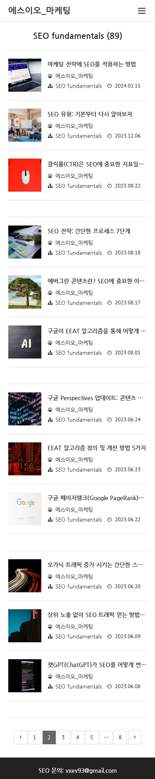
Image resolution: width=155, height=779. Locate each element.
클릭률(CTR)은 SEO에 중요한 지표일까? (97, 164)
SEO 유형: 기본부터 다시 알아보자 (90, 114)
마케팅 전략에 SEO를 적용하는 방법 (92, 64)
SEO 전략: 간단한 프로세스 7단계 (89, 231)
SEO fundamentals (78, 86)
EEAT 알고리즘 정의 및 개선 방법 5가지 (97, 447)
